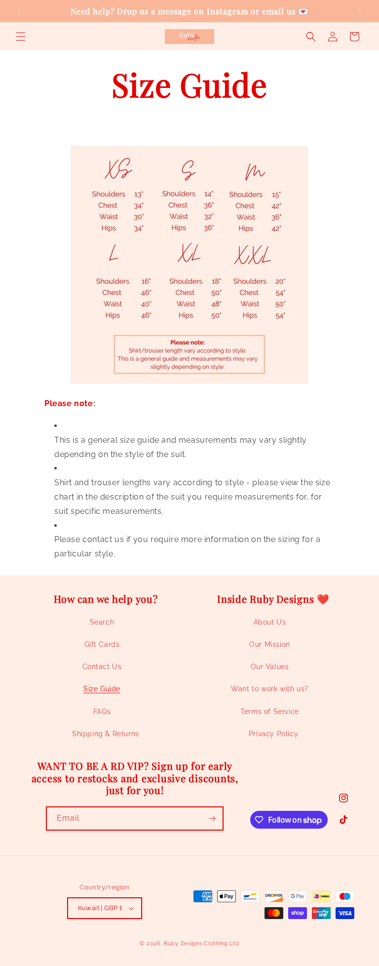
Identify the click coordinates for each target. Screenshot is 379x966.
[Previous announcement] (19, 11)
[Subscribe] (212, 818)
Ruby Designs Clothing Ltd (201, 943)
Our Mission (269, 644)
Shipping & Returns (105, 734)
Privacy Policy (273, 734)
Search (102, 622)
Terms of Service (269, 711)
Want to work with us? (269, 689)
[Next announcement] (360, 11)
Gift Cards (102, 644)
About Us (270, 622)
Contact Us (102, 667)
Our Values (270, 667)
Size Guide (101, 689)
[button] (21, 36)
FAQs (102, 711)
